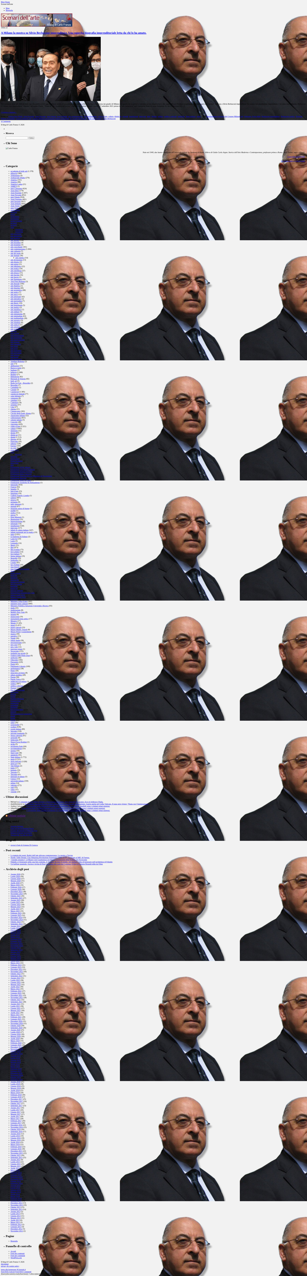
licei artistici (15, 552)
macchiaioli (15, 567)
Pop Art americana (18, 690)
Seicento (14, 731)
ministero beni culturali (19, 604)
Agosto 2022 (15, 978)
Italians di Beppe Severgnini (21, 833)
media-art (14, 588)
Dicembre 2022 (16, 969)
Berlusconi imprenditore (271, 116)
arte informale (16, 297)
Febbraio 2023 (16, 965)
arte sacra (14, 348)
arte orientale (15, 327)
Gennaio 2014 (16, 1201)
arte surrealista (16, 353)
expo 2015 (15, 450)
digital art (117, 116)
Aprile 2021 (15, 1013)
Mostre (154, 116)
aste (12, 364)
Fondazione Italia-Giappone (21, 474)
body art (14, 381)
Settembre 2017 (16, 1106)
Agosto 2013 (15, 1212)
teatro (13, 768)
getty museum (16, 504)
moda (13, 608)
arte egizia (14, 264)
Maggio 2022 (16, 985)
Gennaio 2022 (16, 993)
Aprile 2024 (15, 935)
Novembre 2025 (17, 894)
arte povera (15, 333)
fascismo (14, 457)
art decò (14, 225)
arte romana (15, 342)
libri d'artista (15, 550)
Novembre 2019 (17, 1049)
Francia (13, 487)
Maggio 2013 (16, 1218)
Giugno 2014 (16, 1190)
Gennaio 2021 (16, 1019)
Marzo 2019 (15, 1067)
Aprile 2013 (15, 1220)
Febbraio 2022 (16, 991)
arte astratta (15, 240)
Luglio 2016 (15, 1136)
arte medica (15, 307)
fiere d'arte (14, 463)
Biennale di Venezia (18, 379)
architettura (15, 219)
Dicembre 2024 (16, 917)
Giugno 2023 (16, 956)
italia (149, 116)
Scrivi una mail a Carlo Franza (293, 161)
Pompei (13, 688)
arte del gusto (16, 253)
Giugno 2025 (16, 905)
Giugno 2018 (16, 1086)
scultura (13, 727)
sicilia (13, 744)
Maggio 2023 (16, 959)
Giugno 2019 (16, 1060)
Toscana (14, 772)
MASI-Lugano (16, 584)
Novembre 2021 (17, 997)
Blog (7, 8)
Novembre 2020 (17, 1023)
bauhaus (14, 370)
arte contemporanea (75, 116)
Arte (12, 227)
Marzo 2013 (15, 1222)
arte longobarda (16, 305)
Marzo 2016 (15, 1145)
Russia (13, 720)
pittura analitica (16, 675)
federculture (15, 459)
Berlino (13, 374)
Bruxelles (14, 385)
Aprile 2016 (15, 1142)
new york (14, 647)
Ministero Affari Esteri (19, 601)
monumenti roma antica (19, 619)
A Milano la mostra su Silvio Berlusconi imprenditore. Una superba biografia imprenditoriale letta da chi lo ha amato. (73, 32)
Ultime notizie (17, 815)
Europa (13, 446)
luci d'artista (15, 565)
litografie (14, 558)
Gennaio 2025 (16, 915)
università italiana (17, 781)
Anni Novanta (40, 116)
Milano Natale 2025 (18, 597)
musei (13, 625)
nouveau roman (16, 649)
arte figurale (15, 284)
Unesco (13, 779)
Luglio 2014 (15, 1188)
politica (160, 116)
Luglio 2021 (15, 1006)
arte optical (15, 325)
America (14, 180)
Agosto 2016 (15, 1134)
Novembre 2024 (17, 920)
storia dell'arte (16, 761)
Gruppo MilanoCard (23, 119)
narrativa (14, 636)
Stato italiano (191, 116)
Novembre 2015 (17, 1153)
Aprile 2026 (15, 883)
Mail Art (14, 576)
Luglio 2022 (15, 980)
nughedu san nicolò (18, 653)
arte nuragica (15, 320)
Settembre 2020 (16, 1028)
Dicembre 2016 (16, 1125)
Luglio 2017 (15, 1110)
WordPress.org (16, 1258)
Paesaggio (14, 662)
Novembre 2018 (17, 1075)
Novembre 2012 (17, 1231)
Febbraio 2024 (16, 939)
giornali (125, 116)
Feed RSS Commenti (23, 1272)
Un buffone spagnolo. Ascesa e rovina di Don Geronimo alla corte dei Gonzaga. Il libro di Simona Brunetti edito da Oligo (57, 864)
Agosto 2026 (15, 874)
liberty (13, 545)
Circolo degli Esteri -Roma (21, 413)
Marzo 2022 (15, 989)
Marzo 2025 (15, 911)
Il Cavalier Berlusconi (78, 119)
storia (199, 116)
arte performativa (17, 329)
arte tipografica (16, 359)
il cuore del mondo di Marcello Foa (24, 831)
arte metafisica (16, 310)
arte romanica (16, 344)
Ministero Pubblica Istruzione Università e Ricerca (30, 606)
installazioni (133, 116)
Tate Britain (15, 766)
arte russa (14, 346)
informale (14, 524)
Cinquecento (15, 411)
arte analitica (15, 238)
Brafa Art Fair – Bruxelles (20, 383)
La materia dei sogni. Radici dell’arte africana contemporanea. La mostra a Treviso (42, 855)
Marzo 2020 (15, 1041)
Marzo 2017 (15, 1119)
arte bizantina (16, 243)
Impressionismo (16, 521)
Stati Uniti (14, 753)
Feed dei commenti (18, 1256)
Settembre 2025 (16, 898)
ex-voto (13, 448)
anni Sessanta (16, 201)
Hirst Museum (16, 517)
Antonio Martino (17, 826)
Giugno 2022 (16, 982)
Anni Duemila (28, 116)
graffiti (13, 511)
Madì (13, 571)
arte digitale (15, 256)
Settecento (14, 740)
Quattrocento (15, 701)
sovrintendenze (16, 748)
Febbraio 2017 (16, 1121)
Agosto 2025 (15, 900)
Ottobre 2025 (16, 896)
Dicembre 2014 (16, 1177)
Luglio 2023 (15, 954)
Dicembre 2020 (16, 1021)
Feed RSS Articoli (8, 1272)
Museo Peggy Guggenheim (21, 632)
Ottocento (14, 660)
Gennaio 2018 (16, 1097)
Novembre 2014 (17, 1179)
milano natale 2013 (18, 595)
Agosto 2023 (15, 952)
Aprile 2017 (15, 1116)
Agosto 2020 (15, 1030)
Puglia (13, 697)
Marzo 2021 (15, 1015)
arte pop (14, 331)
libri (12, 547)
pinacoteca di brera (18, 673)
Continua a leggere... (9, 112)
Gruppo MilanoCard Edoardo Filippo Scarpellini (50, 119)
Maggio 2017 (16, 1114)
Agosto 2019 (15, 1056)
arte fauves (15, 277)
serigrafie (14, 738)
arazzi (13, 214)
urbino (13, 783)
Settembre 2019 (16, 1054)
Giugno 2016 (16, 1138)
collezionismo (16, 418)
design (13, 433)
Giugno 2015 (16, 1164)
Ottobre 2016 (16, 1129)
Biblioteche (15, 377)
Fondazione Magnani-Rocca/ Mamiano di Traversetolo (31, 476)
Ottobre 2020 (16, 1026)
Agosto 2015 (15, 1160)
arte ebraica (15, 262)
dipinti (13, 437)
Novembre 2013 (17, 1205)
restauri (13, 712)
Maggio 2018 (16, 1088)
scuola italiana (16, 729)
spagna (13, 751)
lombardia (14, 560)
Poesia (13, 677)
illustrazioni (15, 519)
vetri (12, 787)
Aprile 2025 (15, 909)
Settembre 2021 (16, 1002)
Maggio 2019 (16, 1062)
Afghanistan (15, 176)
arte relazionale (16, 338)
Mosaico (14, 621)
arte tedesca (15, 355)
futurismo (14, 493)
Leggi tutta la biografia (296, 157)
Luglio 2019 (15, 1058)
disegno (13, 439)
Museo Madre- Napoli (19, 630)
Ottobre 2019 (16, 1052)
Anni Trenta (15, 206)
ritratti (13, 716)
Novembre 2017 (17, 1101)
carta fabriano (16, 396)
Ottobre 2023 (16, 948)
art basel (14, 223)
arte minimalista (16, 316)
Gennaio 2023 (16, 967)
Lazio (13, 541)
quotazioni (14, 703)
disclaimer (5, 1264)
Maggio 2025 (16, 907)
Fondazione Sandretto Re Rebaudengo (25, 483)
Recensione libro (17, 710)
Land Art (14, 539)
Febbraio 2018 (16, 1095)
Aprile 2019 (15, 1065)
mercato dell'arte (17, 591)
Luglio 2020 (15, 1032)
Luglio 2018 (15, 1084)
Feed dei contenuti (17, 1253)
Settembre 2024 (16, 924)
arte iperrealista (16, 301)
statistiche (181, 116)
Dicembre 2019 (16, 1047)
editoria (13, 444)
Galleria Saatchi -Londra (20, 496)
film (12, 465)
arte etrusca (15, 273)
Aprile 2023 (15, 961)
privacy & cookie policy (10, 1266)
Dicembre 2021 (16, 995)
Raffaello (14, 707)
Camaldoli (14, 387)
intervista (142, 116)
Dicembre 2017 (16, 1099)
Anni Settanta (62, 116)
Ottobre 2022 (16, 974)
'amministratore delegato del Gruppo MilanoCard (224, 116)
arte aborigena (16, 234)
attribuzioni (15, 366)
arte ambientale (16, 236)
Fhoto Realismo (17, 461)
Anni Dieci (15, 191)
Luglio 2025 (15, 902)
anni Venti (14, 208)
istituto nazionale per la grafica (22, 532)
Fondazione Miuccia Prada (21, 480)
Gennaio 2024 (16, 941)
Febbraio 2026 (16, 887)
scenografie (15, 725)
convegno (14, 424)
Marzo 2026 (15, 885)
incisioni (18, 454)
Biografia (9, 10)
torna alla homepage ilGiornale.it (13, 1270)
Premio (13, 694)
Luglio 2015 (15, 1162)
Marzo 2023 (15, 963)
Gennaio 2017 (16, 1123)
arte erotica (15, 268)
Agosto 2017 (15, 1108)
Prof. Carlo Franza (95, 119)
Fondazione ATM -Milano (20, 467)
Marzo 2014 (15, 1196)
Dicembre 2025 (16, 892)
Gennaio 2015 (16, 1175)
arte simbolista (16, 351)
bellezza (14, 372)
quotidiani (14, 705)
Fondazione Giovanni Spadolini (23, 470)
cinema (13, 409)
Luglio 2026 (15, 876)
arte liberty (15, 303)
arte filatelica (15, 286)
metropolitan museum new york (23, 593)
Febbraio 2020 (16, 1043)
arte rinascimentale (18, 340)
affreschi (14, 173)
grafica (13, 513)
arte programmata (17, 336)
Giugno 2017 (16, 1112)
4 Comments (6, 121)
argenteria (19, 230)
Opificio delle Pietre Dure (20, 656)
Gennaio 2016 (16, 1149)
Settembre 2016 (16, 1132)
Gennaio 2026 (16, 889)
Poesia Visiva (16, 679)
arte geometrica (16, 290)
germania (14, 502)
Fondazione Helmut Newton (21, 472)
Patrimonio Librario (18, 666)
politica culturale (170, 116)
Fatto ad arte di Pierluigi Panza (22, 828)
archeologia (15, 217)
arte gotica (14, 292)
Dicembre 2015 (16, 1151)
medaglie (14, 586)
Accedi (13, 1251)
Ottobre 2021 (16, 1000)
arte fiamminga (16, 279)
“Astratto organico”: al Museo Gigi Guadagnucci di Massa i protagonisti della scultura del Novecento (49, 860)
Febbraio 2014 (16, 1199)
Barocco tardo (16, 368)
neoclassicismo (16, 643)
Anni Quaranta (16, 199)
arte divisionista (16, 260)
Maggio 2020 (16, 1036)
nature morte (15, 640)
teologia (14, 770)
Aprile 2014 (15, 1194)
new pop (14, 645)
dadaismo (14, 431)
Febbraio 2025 (16, 913)
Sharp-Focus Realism (19, 742)
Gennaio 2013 (16, 1227)
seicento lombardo (17, 733)
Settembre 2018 (16, 1080)
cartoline (14, 400)
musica (13, 634)
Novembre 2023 (17, 946)
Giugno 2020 (16, 1034)
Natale (13, 638)
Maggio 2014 (16, 1192)
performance (15, 668)
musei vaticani (16, 627)
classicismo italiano (18, 416)
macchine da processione (20, 569)
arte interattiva (16, 299)
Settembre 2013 (16, 1209)
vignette (14, 792)
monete (13, 614)
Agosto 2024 (15, 926)
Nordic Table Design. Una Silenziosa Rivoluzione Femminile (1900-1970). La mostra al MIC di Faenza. (50, 858)
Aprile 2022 (15, 987)
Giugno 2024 (16, 930)
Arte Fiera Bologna (18, 281)
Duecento (14, 441)
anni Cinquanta (16, 189)
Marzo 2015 (15, 1170)
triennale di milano (18, 777)
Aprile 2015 (15, 1168)
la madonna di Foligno (19, 537)
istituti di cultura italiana (20, 530)
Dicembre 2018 (16, 1073)
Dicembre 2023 (16, 943)
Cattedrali (14, 403)
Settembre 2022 (16, 976)
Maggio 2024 (16, 933)
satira (13, 723)
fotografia (14, 485)
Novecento (15, 651)
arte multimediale (90, 116)
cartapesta (14, 398)
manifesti (14, 578)
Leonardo (14, 543)
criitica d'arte (102, 116)
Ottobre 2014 (16, 1181)
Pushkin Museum (17, 699)
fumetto (13, 489)
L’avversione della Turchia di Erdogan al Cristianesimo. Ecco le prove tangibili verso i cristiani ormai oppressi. (68, 806)
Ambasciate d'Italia (15, 116)
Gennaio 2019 (16, 1071)
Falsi (12, 452)
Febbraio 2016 (16, 1147)
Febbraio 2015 (16, 1173)
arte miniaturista (17, 314)
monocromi (15, 617)
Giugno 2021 (16, 1008)
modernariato (16, 610)
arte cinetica (19, 258)
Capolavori (15, 392)
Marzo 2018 (15, 1093)
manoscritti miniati (17, 582)
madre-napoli (16, 573)
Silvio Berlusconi (109, 119)
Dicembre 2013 (16, 1203)
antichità (14, 212)
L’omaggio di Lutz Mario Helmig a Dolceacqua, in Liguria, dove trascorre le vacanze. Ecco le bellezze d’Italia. (61, 802)
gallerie (13, 498)
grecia (13, 515)
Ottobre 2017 (16, 1103)
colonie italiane (16, 420)
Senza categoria (16, 736)
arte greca (14, 294)
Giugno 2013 (16, 1216)
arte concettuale (16, 247)
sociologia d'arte (17, 746)
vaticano (14, 785)
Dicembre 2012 (16, 1229)
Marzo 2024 (15, 937)
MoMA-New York (18, 612)
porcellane (14, 692)
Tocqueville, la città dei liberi (21, 835)
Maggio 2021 (16, 1010)
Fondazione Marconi (18, 478)
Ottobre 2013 (16, 1207)
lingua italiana (16, 556)
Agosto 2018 (15, 1082)
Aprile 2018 (15, 1090)
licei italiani (15, 554)
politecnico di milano (18, 681)
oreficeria (14, 658)
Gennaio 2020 (16, 1045)
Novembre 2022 (17, 972)
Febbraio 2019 (16, 1069)
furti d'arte (14, 491)
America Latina (16, 184)
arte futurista (15, 288)
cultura (110, 116)
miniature (14, 599)
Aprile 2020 (15, 1039)
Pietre (13, 671)
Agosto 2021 (15, 1004)
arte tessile (14, 357)
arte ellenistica (16, 266)
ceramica (14, 405)
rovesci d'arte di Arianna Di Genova (24, 845)
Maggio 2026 (16, 881)
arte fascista (15, 275)
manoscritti (15, 580)
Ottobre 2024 (16, 922)
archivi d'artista (16, 221)
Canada (13, 390)
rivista (13, 718)
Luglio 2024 (15, 928)
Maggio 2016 (16, 1140)
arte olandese (15, 323)
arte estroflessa (16, 271)
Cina (12, 407)
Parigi (13, 664)
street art (14, 764)
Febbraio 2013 (16, 1225)
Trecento (14, 774)
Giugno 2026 (16, 879)
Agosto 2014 (15, 1186)
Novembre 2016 (17, 1127)
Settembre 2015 (16, 1157)
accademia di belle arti (19, 171)
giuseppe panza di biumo (20, 508)
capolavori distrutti (18, 394)
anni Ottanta (51, 116)
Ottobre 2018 (16, 1077)
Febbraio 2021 (16, 1017)
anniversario (15, 210)
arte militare (15, 312)
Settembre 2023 (16, 950)
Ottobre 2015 (16, 1155)
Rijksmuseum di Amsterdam (21, 714)
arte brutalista (16, 245)
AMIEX (14, 186)
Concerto (14, 422)
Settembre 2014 (16, 1183)
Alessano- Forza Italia (252, 116)
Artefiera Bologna (17, 361)
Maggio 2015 (16, 1166)
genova (13, 500)
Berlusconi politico (288, 116)
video (13, 790)
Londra (13, 563)
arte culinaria (15, 251)
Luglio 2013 (15, 1214)
